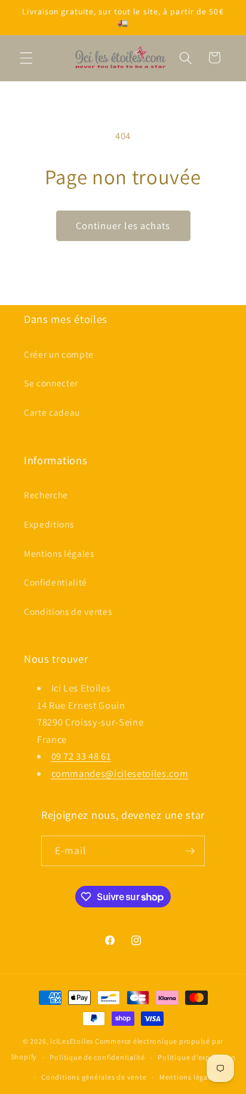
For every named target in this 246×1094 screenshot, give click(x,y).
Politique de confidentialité (97, 1057)
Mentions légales (59, 553)
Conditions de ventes (68, 611)
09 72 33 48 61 (81, 756)
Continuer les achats (123, 225)
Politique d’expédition (196, 1057)
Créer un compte (59, 354)
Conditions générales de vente (93, 1076)
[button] (26, 57)
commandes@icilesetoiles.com (120, 773)
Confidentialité (55, 582)
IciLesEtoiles (71, 1041)
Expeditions (48, 524)
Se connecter (51, 383)
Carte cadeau (52, 412)
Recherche (46, 495)
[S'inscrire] (190, 851)
